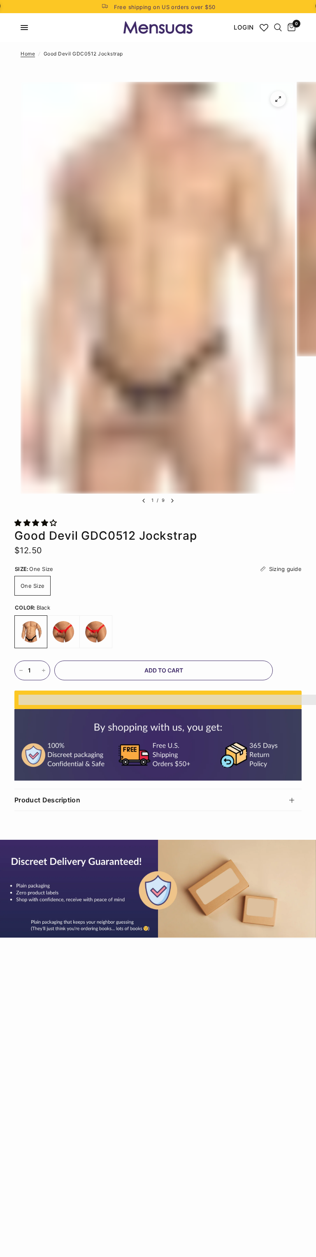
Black (30, 631)
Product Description (47, 800)
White (95, 631)
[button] (36, 523)
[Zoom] (278, 99)
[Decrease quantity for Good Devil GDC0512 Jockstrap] (21, 670)
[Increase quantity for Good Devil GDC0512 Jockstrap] (43, 670)
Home (28, 54)
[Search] (278, 27)
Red (63, 631)
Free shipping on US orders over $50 (165, 7)
